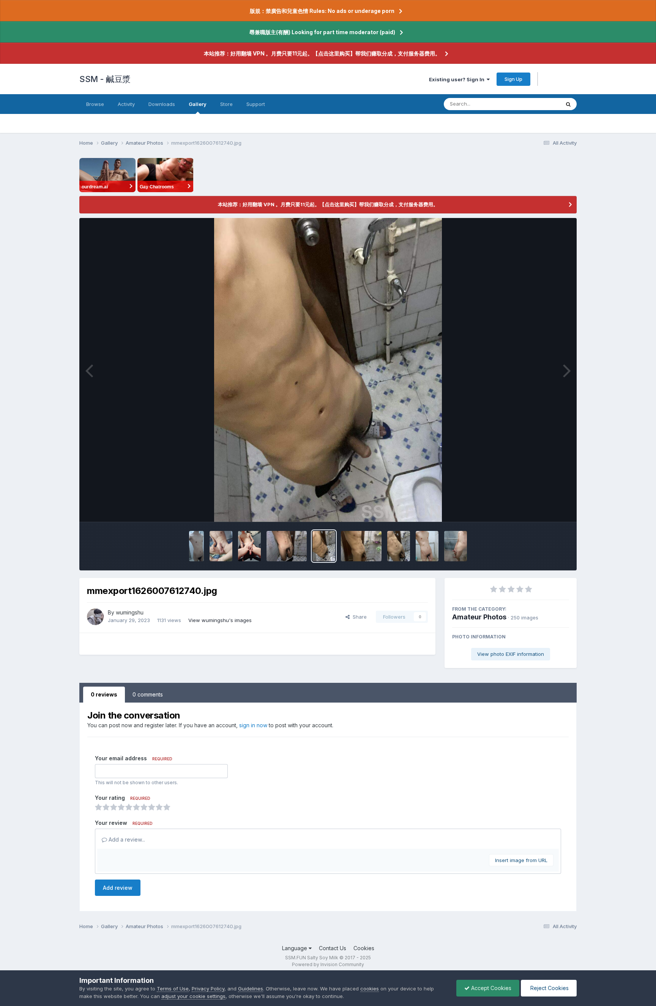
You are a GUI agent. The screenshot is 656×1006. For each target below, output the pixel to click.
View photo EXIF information (510, 654)
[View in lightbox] (328, 370)
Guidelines (250, 988)
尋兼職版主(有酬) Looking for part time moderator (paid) (322, 32)
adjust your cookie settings (193, 996)
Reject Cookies (549, 988)
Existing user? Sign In (458, 79)
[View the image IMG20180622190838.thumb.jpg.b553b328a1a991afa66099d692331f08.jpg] (455, 546)
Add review (117, 887)
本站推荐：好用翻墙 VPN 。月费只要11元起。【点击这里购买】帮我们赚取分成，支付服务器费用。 (322, 53)
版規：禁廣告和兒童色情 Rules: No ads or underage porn (322, 11)
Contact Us (332, 948)
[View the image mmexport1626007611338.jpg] (361, 546)
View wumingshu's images (220, 620)
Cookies (363, 948)
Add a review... (126, 839)
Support (255, 104)
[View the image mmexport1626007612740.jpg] (323, 546)
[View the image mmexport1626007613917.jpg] (286, 546)
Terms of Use (173, 988)
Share (358, 617)
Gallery (198, 104)
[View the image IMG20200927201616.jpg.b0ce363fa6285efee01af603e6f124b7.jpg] (427, 546)
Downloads (161, 104)
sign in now (253, 725)
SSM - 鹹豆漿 (105, 79)
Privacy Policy (208, 988)
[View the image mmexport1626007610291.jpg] (398, 546)
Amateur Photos (479, 617)
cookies (369, 988)
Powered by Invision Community (328, 964)
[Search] (568, 104)
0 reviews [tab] (104, 694)
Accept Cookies (490, 988)
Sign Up (513, 79)
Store (226, 104)
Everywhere (536, 104)
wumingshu (130, 612)
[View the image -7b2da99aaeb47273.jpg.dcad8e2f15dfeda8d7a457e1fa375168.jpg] (196, 546)
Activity (126, 104)
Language (295, 948)
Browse (95, 104)
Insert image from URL (521, 860)
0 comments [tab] (147, 694)
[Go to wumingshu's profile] (95, 616)
